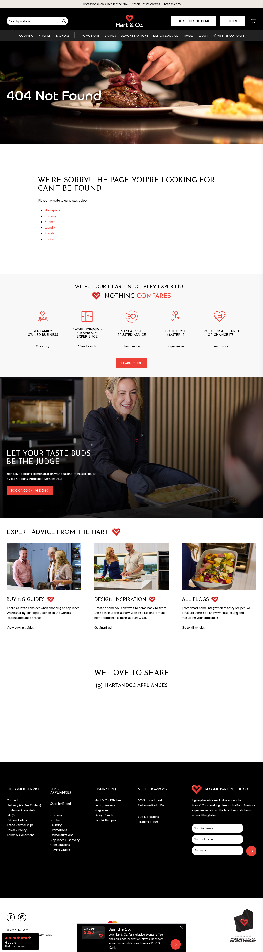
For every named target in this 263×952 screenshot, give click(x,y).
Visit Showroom (230, 35)
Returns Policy (17, 820)
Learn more (132, 346)
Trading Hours (148, 821)
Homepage (52, 210)
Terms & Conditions (20, 835)
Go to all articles (193, 627)
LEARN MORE (131, 363)
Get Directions (148, 817)
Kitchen (44, 35)
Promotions (90, 35)
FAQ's (11, 815)
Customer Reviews (15, 946)
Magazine (101, 810)
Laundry (62, 35)
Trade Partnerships (20, 825)
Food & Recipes (105, 820)
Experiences (176, 346)
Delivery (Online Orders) (24, 805)
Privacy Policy (17, 830)
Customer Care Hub (21, 810)
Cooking (26, 35)
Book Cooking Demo (193, 21)
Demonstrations (134, 35)
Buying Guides (60, 849)
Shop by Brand (60, 803)
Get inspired (103, 627)
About (203, 35)
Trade (188, 35)
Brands (110, 35)
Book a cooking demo (29, 490)
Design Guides (104, 815)
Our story (43, 346)
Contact (233, 21)
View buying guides (20, 627)
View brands (87, 346)
